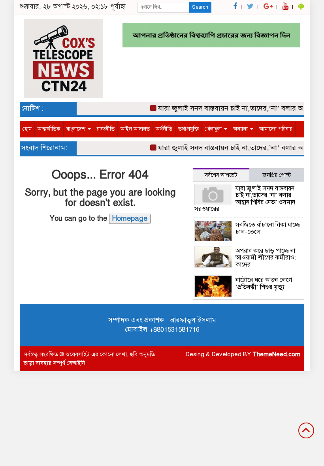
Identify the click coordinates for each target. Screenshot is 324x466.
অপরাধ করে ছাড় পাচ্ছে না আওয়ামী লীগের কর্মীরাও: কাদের (265, 258)
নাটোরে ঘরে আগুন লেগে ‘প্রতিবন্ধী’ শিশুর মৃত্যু (263, 283)
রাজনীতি (106, 129)
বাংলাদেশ (76, 129)
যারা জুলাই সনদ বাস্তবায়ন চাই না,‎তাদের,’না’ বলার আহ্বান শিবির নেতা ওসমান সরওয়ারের (244, 198)
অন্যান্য (241, 129)
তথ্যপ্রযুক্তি (188, 129)
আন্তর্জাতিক (49, 129)
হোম (27, 129)
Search (200, 7)
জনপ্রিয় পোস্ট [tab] (276, 175)
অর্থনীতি (164, 129)
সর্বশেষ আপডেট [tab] (221, 175)
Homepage (129, 218)
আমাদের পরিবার (275, 129)
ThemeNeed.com (276, 354)
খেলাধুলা (214, 129)
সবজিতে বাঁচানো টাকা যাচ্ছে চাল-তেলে (267, 228)
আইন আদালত (135, 129)
